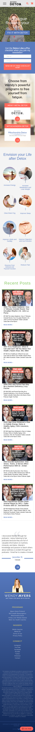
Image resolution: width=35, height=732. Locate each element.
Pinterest (17, 656)
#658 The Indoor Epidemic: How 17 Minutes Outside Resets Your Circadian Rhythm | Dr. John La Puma (16, 310)
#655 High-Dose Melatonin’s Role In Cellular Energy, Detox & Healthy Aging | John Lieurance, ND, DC (17, 425)
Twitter (17, 654)
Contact (17, 658)
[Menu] (4, 3)
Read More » (8, 325)
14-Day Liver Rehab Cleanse (17, 618)
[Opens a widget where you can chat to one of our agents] (26, 729)
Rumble (17, 651)
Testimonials (17, 567)
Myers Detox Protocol (17, 611)
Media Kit (17, 631)
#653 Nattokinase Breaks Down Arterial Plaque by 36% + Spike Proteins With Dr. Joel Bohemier (16, 503)
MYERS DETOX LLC (19, 724)
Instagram (17, 645)
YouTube (17, 647)
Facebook (17, 649)
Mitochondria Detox (17, 615)
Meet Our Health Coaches (17, 620)
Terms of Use (17, 633)
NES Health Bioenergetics (17, 613)
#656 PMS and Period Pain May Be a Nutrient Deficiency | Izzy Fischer (16, 386)
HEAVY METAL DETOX (17, 105)
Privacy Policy (17, 636)
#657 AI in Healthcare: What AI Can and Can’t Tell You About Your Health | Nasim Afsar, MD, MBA (17, 349)
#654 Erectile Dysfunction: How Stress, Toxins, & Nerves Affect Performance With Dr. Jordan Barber (16, 465)
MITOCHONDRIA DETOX (17, 126)
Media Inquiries (17, 629)
